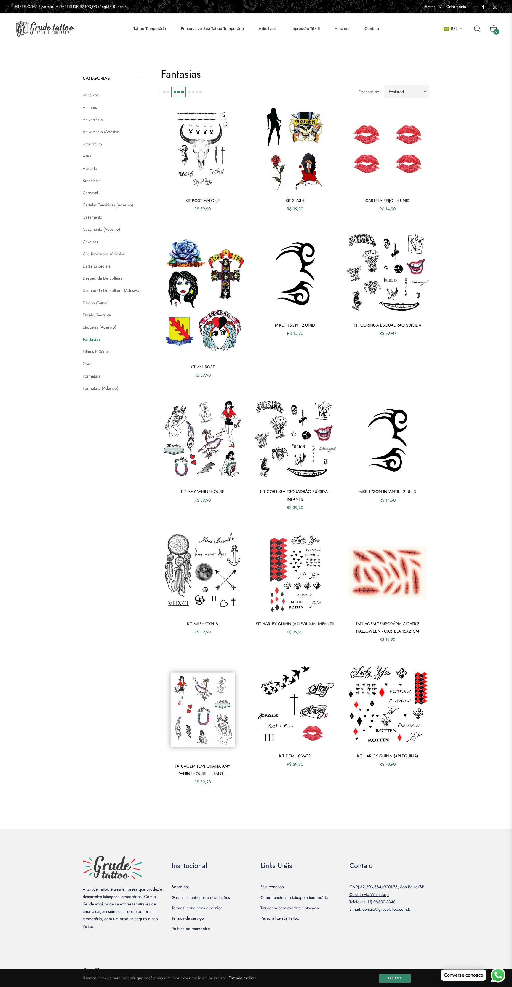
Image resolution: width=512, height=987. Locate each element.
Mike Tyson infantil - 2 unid (387, 491)
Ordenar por (370, 92)
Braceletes (91, 181)
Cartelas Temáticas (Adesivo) (108, 205)
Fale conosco (272, 887)
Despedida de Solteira (103, 278)
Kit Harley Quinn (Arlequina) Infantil (295, 624)
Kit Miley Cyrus (202, 624)
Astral (87, 156)
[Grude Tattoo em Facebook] (483, 6)
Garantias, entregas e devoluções (201, 897)
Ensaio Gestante (97, 315)
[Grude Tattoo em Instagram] (494, 6)
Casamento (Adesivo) (101, 229)
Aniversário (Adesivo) (102, 132)
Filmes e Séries (96, 351)
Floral (87, 364)
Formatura (91, 376)
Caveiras (90, 242)
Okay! (395, 978)
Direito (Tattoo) (96, 303)
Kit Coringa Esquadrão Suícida (387, 325)
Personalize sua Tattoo (279, 918)
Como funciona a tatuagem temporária (294, 897)
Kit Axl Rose (202, 367)
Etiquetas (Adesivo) (99, 327)
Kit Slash (295, 200)
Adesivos (91, 95)
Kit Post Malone (202, 200)
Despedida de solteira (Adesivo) (111, 290)
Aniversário (93, 119)
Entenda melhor (242, 978)
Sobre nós (181, 887)
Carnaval (90, 193)
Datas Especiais (97, 266)
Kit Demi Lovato (295, 756)
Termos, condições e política (197, 908)
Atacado (90, 168)
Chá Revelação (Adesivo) (105, 254)
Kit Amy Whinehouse (202, 491)
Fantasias (91, 339)
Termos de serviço (188, 918)
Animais (90, 107)
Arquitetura (92, 144)
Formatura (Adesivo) (100, 388)
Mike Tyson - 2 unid (295, 325)
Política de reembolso (191, 929)
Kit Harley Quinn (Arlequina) (387, 756)
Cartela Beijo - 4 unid (387, 200)
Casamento (92, 217)
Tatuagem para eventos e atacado (289, 908)
